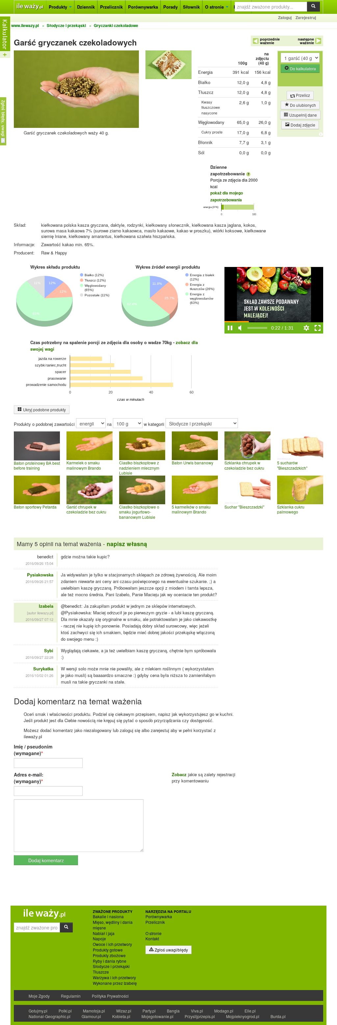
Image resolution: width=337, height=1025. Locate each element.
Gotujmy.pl (38, 1010)
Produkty (58, 7)
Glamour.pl (91, 1016)
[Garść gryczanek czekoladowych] (168, 66)
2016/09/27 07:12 (39, 619)
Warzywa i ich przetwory (114, 977)
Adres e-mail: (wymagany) (28, 777)
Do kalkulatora (302, 68)
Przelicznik (111, 7)
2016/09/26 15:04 (39, 563)
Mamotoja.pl (94, 1010)
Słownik (191, 7)
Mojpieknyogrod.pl (242, 1016)
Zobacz (179, 774)
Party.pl (149, 1010)
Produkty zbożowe (109, 955)
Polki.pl (65, 1010)
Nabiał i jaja (104, 933)
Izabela (46, 606)
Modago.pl (223, 1010)
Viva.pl (197, 1010)
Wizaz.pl (123, 1010)
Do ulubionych (302, 105)
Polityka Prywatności (110, 996)
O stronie (215, 7)
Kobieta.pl (121, 1016)
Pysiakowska (40, 574)
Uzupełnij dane (302, 115)
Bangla (173, 1010)
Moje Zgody (39, 996)
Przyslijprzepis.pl (200, 1016)
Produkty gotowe (108, 949)
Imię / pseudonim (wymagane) (33, 749)
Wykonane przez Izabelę (115, 983)
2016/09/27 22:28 (39, 657)
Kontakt (152, 938)
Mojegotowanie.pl (157, 1016)
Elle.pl (250, 1010)
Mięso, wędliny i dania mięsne (113, 925)
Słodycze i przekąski (111, 966)
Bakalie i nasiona (108, 916)
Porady (170, 7)
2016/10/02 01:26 (39, 675)
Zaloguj (285, 17)
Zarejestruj (306, 17)
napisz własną (127, 544)
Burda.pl (278, 1016)
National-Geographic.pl (49, 1016)
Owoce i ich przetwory (112, 944)
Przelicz (302, 95)
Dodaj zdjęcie (302, 125)
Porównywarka (143, 7)
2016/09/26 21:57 (39, 581)
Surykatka (43, 668)
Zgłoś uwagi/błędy (171, 949)
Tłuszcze (101, 972)
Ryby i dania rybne (109, 961)
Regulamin (71, 996)
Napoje (99, 938)
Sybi (48, 650)
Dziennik (86, 7)
